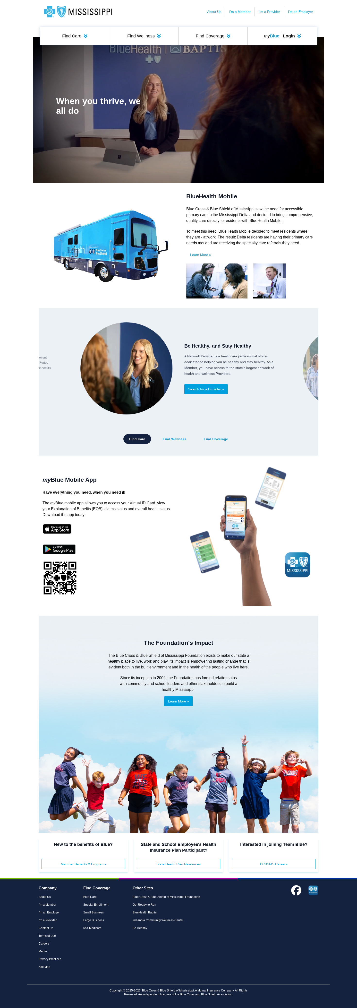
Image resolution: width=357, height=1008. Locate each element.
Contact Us (46, 928)
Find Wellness (145, 36)
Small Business (93, 912)
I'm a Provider (269, 12)
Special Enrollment (95, 904)
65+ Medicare (92, 928)
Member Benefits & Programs (83, 864)
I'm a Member (240, 12)
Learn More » (200, 255)
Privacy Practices (50, 959)
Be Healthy (140, 928)
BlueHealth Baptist (145, 912)
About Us (214, 12)
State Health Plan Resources (178, 864)
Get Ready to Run (144, 904)
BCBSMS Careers (274, 864)
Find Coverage (214, 36)
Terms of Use (47, 936)
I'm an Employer (300, 12)
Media (43, 951)
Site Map (44, 967)
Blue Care (90, 897)
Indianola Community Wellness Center (158, 920)
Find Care (75, 36)
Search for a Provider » (206, 389)
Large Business (93, 920)
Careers (44, 943)
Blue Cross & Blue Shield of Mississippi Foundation (166, 897)
